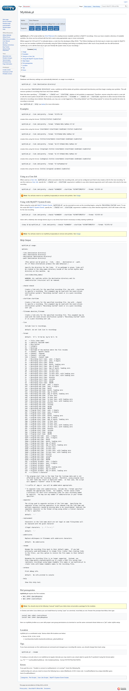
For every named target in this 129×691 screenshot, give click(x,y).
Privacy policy (23, 688)
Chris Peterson (49, 36)
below (43, 104)
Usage (78, 195)
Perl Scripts (32, 677)
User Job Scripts (43, 677)
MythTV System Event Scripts (59, 677)
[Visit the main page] (9, 8)
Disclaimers (47, 688)
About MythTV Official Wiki (36, 688)
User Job (34, 180)
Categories (24, 677)
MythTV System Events (44, 205)
